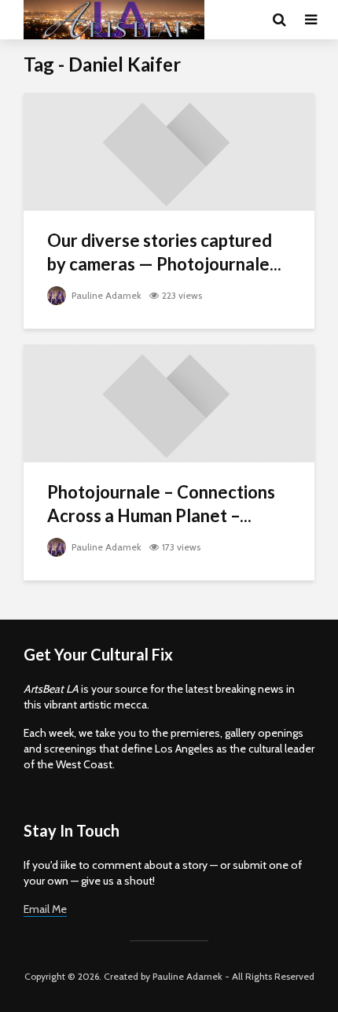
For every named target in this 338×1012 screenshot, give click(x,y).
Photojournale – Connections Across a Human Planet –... (161, 503)
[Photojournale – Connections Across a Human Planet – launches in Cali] (169, 402)
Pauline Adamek (105, 295)
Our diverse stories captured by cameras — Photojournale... (164, 252)
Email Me (45, 909)
